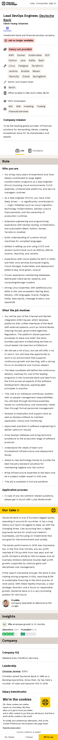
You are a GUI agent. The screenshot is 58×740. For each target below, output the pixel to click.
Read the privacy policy (12, 728)
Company (38, 150)
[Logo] (9, 4)
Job (22, 150)
